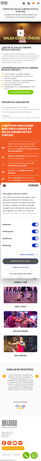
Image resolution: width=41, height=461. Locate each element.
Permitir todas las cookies (20, 261)
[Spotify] (20, 443)
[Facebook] (4, 443)
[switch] (35, 232)
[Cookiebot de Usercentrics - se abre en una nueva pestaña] (28, 185)
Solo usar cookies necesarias (20, 274)
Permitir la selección (20, 267)
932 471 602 (5, 435)
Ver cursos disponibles (20, 92)
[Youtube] (15, 443)
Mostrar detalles (27, 254)
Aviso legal (16, 454)
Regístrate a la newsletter (13, 448)
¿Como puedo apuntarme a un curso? (15, 107)
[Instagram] (9, 443)
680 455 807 (5, 436)
